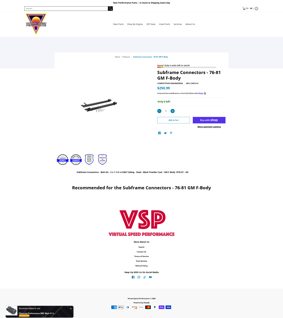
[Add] (173, 111)
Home (117, 57)
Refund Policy (141, 265)
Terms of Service (141, 256)
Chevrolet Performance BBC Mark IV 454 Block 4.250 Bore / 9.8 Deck (37, 309)
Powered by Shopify (141, 303)
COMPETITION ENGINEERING (170, 83)
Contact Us (141, 251)
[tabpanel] (141, 172)
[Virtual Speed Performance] (36, 24)
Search (141, 247)
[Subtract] (159, 111)
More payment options (209, 126)
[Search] (110, 8)
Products (126, 57)
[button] (247, 8)
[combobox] (66, 8)
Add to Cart (173, 120)
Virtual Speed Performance (139, 299)
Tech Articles (141, 261)
